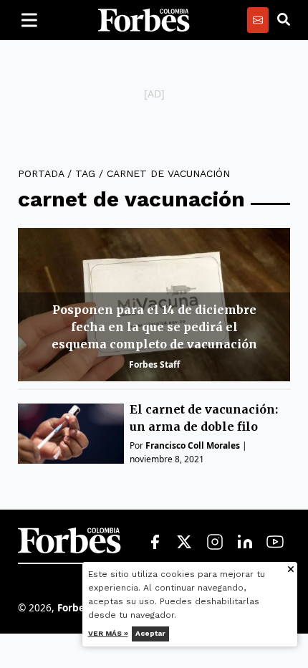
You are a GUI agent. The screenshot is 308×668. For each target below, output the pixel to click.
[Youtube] (275, 542)
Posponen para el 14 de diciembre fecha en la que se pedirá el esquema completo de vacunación (154, 326)
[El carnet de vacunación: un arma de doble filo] (71, 433)
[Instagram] (214, 542)
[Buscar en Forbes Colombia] (283, 20)
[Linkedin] (245, 542)
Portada (41, 173)
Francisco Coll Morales (192, 445)
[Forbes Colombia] (144, 20)
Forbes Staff (154, 364)
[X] (184, 542)
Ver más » (108, 633)
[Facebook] (154, 542)
